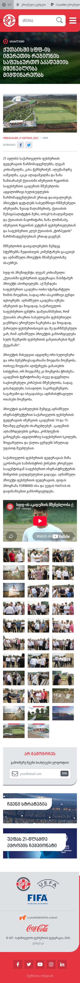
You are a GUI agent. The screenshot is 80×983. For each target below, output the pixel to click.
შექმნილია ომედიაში (40, 976)
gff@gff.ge (38, 943)
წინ (64, 773)
